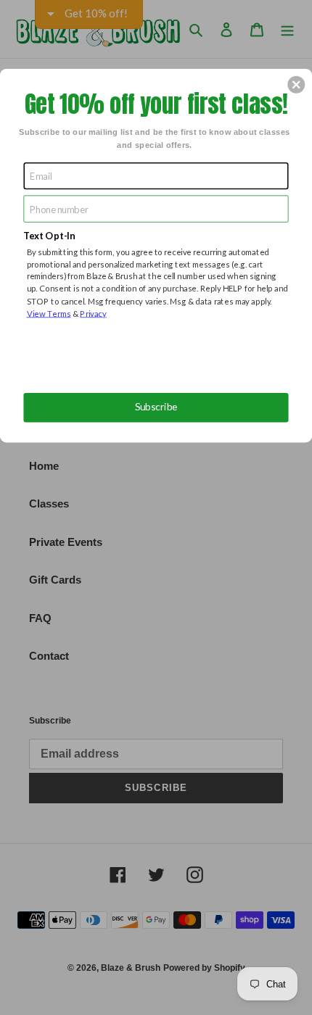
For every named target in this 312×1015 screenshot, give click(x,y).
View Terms (49, 313)
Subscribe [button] (156, 407)
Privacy (93, 313)
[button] (296, 84)
